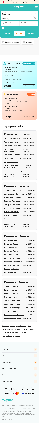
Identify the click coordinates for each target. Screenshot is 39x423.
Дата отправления (6, 22)
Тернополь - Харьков (12, 138)
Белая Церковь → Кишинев (16, 332)
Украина (18, 329)
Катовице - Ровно (11, 251)
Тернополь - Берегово (12, 158)
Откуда (4, 12)
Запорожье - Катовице (13, 304)
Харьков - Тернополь (12, 201)
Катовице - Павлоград (13, 272)
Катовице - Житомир (12, 255)
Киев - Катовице (10, 290)
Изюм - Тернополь (11, 212)
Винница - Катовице (12, 308)
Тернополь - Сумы (11, 162)
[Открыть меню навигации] (36, 6)
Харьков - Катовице (12, 301)
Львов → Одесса (7, 329)
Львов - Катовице (11, 286)
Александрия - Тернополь (14, 194)
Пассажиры (23, 22)
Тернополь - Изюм (11, 142)
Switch (30, 1)
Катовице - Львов (11, 244)
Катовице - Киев (10, 247)
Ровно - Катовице (11, 293)
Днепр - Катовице (11, 311)
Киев (29, 326)
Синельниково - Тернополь (10, 220)
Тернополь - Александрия (9, 150)
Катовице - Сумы (11, 240)
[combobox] (29, 23)
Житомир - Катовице (12, 297)
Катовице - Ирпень (11, 265)
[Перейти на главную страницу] (20, 7)
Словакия (5, 326)
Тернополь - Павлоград (13, 171)
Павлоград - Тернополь (13, 198)
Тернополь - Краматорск (9, 175)
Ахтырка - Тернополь (12, 205)
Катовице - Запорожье (13, 262)
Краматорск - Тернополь (9, 225)
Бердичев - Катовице (12, 318)
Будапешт (16, 336)
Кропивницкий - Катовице (14, 315)
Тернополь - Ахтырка (12, 146)
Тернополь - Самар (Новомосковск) (11, 166)
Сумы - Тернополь (11, 215)
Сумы (4, 332)
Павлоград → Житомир (18, 326)
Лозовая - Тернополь (12, 190)
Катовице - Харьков (12, 258)
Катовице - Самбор (11, 269)
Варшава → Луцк (28, 329)
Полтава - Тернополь (12, 208)
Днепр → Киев (7, 336)
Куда (3, 17)
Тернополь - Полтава (12, 155)
